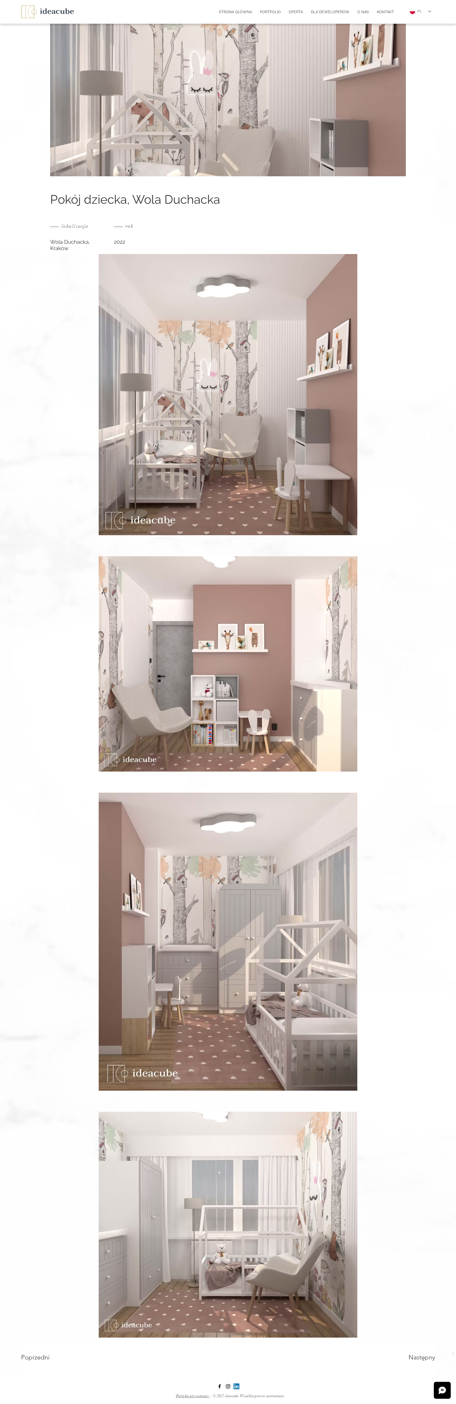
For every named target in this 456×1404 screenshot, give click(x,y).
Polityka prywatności (193, 1396)
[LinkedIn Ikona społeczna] (236, 1386)
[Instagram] (228, 1386)
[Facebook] (219, 1386)
